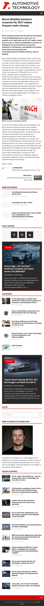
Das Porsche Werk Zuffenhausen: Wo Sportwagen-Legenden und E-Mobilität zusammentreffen (25, 514)
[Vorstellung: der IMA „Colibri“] (6, 205)
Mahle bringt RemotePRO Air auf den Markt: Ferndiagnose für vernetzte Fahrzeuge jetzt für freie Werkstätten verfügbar (25, 550)
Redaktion (25, 196)
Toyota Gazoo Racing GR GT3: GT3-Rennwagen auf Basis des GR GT (21, 381)
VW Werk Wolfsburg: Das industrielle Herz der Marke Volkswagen (26, 526)
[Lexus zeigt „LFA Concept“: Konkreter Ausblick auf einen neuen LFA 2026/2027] (22, 254)
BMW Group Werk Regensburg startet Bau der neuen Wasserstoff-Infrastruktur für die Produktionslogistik (26, 537)
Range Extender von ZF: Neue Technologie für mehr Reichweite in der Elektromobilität (26, 335)
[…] (27, 287)
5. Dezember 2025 (18, 541)
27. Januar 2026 (17, 482)
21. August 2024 (17, 348)
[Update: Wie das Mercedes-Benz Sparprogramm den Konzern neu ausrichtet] (6, 503)
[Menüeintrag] (14, 235)
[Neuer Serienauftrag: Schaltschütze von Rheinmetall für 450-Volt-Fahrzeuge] (6, 313)
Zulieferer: (7, 294)
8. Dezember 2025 (18, 506)
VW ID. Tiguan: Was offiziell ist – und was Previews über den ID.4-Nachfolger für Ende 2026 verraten (26, 478)
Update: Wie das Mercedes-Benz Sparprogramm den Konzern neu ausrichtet (23, 502)
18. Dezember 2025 (18, 494)
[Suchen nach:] (22, 414)
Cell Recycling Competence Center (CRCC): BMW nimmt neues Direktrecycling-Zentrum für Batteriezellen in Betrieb (26, 490)
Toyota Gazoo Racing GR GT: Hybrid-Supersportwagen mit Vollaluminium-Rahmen (25, 573)
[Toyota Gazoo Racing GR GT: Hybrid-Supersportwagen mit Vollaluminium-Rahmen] (6, 574)
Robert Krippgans (18, 31)
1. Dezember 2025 (18, 305)
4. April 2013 (16, 196)
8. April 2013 (16, 219)
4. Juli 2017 (7, 31)
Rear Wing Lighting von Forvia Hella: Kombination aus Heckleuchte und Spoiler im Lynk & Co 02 (27, 323)
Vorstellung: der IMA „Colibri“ (22, 203)
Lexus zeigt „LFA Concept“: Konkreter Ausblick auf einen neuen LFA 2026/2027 (19, 269)
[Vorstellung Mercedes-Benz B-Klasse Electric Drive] (6, 194)
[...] (5, 400)
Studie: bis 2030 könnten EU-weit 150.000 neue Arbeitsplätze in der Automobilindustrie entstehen (26, 215)
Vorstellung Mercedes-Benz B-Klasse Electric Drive (24, 193)
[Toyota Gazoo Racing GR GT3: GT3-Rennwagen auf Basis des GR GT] (22, 367)
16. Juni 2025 (16, 327)
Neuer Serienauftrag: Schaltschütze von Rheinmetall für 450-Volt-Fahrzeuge (26, 312)
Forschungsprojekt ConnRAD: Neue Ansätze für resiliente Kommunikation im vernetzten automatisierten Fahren (26, 300)
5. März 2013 (16, 205)
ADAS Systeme (17, 345)
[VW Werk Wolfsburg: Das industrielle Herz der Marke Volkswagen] (6, 527)
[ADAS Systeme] (6, 348)
